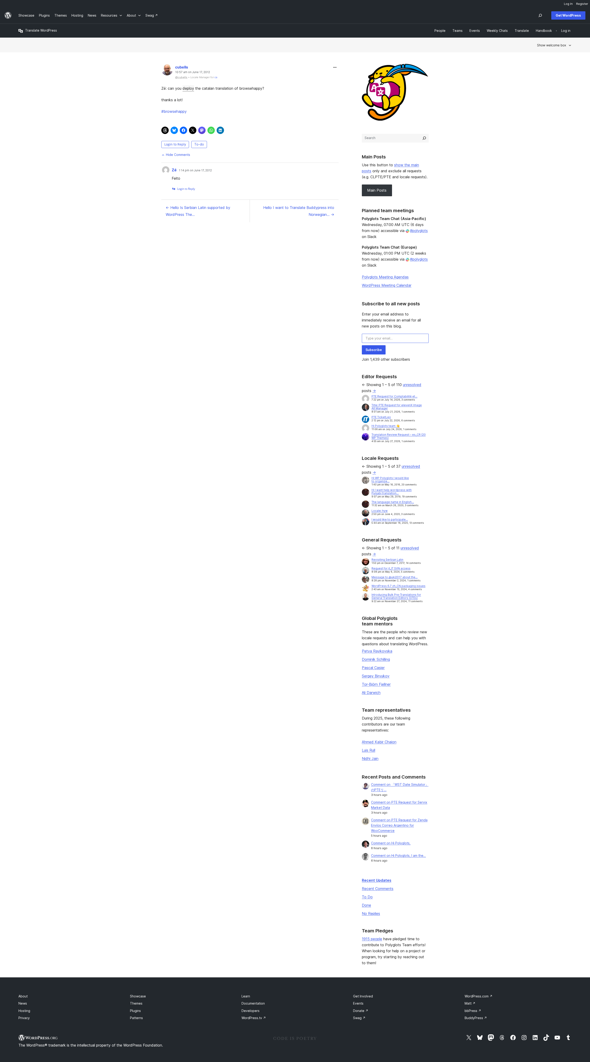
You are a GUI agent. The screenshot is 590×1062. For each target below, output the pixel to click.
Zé (174, 170)
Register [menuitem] (582, 4)
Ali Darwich (371, 692)
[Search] (424, 138)
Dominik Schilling (376, 659)
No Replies (371, 913)
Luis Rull (368, 750)
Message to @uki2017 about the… (395, 577)
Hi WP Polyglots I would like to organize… (390, 479)
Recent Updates (376, 880)
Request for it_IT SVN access (391, 568)
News (22, 1003)
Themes (136, 1003)
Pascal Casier (373, 667)
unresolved (412, 384)
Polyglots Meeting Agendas (385, 277)
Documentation (253, 1003)
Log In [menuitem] (568, 4)
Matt (470, 1003)
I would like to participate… (390, 519)
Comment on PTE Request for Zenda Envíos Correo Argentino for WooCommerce (399, 825)
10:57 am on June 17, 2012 (192, 72)
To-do (199, 144)
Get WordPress (568, 15)
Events (358, 1003)
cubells (181, 67)
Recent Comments (377, 888)
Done (366, 905)
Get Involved (363, 996)
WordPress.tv (254, 1018)
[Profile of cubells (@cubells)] (167, 70)
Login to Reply (175, 144)
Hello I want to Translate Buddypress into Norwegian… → (298, 211)
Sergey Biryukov (375, 676)
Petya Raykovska (377, 651)
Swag (359, 1018)
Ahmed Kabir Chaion (379, 742)
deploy (188, 88)
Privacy (24, 1018)
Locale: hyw (380, 510)
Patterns (136, 1018)
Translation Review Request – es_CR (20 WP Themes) (399, 436)
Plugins (135, 1011)
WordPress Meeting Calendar (386, 285)
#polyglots (419, 230)
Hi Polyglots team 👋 (386, 426)
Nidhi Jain (370, 758)
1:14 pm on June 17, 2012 (195, 170)
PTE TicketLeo (381, 417)
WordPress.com (479, 996)
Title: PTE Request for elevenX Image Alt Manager (397, 406)
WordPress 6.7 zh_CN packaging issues (398, 586)
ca (216, 77)
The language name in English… (393, 502)
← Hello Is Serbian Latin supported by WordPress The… (198, 211)
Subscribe (374, 350)
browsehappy (174, 111)
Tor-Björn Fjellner (376, 684)
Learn (246, 996)
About (23, 996)
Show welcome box (551, 45)
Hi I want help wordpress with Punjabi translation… (392, 491)
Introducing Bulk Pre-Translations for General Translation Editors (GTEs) (396, 596)
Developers (251, 1011)
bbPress (473, 1011)
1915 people (372, 939)
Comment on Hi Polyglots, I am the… (398, 855)
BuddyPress (476, 1018)
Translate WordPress (41, 30)
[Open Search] (540, 15)
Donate (360, 1011)
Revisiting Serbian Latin (387, 559)
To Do (367, 897)
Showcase (138, 996)
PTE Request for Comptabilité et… (394, 396)
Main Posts (376, 190)
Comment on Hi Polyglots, (390, 843)
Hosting (24, 1011)
